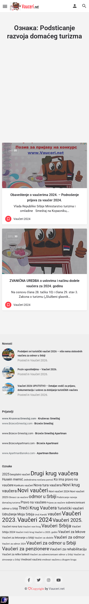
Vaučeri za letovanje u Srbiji (18, 537)
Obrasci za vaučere (18, 497)
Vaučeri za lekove (71, 532)
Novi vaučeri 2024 (59, 491)
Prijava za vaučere (56, 502)
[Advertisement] (44, 95)
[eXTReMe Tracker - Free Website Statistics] (4, 599)
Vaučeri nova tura (12, 526)
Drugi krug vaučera (54, 473)
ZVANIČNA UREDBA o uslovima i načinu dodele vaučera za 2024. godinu (44, 283)
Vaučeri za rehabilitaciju (68, 549)
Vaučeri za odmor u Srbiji (51, 543)
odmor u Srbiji (42, 496)
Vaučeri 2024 (34, 519)
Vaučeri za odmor (69, 537)
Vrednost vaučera (31, 559)
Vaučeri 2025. (67, 520)
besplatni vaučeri (20, 474)
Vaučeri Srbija (56, 526)
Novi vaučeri (32, 490)
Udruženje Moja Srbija (18, 514)
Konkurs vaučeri (23, 485)
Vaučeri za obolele (44, 537)
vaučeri (54, 513)
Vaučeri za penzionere (25, 549)
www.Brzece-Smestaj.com (17, 433)
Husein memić (12, 479)
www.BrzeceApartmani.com (18, 443)
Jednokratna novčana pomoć (38, 479)
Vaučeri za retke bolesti (15, 554)
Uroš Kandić (41, 514)
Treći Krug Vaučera (38, 507)
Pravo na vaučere (33, 502)
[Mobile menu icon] (5, 6)
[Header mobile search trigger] (84, 6)
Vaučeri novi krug (32, 526)
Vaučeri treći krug (25, 532)
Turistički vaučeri (70, 508)
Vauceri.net (57, 589)
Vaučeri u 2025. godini (46, 532)
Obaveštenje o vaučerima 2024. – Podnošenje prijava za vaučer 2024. (44, 197)
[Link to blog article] (44, 165)
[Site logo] (25, 6)
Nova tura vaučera (48, 485)
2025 (6, 474)
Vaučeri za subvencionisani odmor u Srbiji (51, 554)
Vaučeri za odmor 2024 (14, 543)
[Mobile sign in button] (74, 6)
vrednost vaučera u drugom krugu (59, 559)
